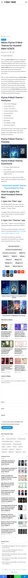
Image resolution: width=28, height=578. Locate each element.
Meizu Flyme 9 (18, 266)
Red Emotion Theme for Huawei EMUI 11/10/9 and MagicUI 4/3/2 (6, 368)
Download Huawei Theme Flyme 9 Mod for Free (14, 186)
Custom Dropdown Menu (14, 249)
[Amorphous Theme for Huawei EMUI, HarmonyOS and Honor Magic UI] (7, 327)
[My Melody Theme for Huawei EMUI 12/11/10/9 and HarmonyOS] (21, 344)
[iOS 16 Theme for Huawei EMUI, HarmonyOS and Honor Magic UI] (22, 493)
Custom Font (18, 441)
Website (3, 415)
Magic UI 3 (9, 263)
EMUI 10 (22, 253)
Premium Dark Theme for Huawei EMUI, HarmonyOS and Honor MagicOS (8, 531)
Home (3, 36)
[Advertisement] (14, 20)
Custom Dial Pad (14, 246)
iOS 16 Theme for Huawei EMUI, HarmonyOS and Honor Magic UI (8, 492)
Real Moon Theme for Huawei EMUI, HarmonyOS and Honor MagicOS (8, 516)
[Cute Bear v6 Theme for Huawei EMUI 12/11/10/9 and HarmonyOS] (7, 344)
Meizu (8, 266)
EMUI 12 (20, 446)
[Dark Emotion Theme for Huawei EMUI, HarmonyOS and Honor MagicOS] (22, 500)
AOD (3, 438)
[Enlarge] (25, 146)
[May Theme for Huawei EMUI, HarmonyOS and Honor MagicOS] (22, 485)
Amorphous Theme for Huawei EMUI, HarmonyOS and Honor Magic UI (6, 334)
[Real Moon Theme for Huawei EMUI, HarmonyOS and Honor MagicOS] (22, 517)
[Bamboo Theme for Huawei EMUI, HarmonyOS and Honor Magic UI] (22, 524)
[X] (7, 271)
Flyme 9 (9, 259)
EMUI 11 (6, 256)
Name (3, 402)
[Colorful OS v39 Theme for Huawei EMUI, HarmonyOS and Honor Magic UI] (21, 327)
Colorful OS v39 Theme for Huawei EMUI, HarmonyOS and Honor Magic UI (20, 334)
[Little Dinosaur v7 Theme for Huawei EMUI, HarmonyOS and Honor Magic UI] (21, 361)
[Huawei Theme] (10, 2)
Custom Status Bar (17, 444)
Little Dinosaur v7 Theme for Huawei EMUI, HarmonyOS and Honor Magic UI (20, 368)
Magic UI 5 (11, 452)
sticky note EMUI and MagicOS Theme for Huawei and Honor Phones (9, 477)
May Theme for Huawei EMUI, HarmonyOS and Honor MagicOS (7, 484)
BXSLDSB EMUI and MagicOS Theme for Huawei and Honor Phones (9, 470)
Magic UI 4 (19, 263)
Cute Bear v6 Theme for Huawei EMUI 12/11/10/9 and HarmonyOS (7, 351)
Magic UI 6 (18, 452)
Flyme (22, 256)
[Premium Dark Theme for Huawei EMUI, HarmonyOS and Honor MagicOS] (22, 531)
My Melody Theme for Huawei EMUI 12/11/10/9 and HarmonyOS (21, 351)
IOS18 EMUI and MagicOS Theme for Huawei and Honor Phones (8, 462)
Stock (24, 452)
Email (3, 408)
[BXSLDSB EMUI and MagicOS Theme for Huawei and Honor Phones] (22, 470)
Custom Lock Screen (9, 253)
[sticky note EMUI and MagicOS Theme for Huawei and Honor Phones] (22, 478)
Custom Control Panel (11, 438)
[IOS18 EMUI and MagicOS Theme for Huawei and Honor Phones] (22, 463)
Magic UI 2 (18, 259)
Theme (7, 36)
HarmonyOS (4, 449)
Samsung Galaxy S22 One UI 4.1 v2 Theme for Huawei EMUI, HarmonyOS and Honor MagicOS (9, 508)
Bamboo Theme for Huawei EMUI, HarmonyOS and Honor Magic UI (9, 523)
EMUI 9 (15, 256)
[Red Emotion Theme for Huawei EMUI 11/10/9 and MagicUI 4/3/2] (7, 361)
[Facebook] (4, 271)
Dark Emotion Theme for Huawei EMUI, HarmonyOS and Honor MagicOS (8, 499)
